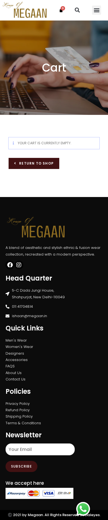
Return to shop (36, 163)
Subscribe (21, 466)
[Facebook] (10, 265)
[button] (77, 10)
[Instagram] (18, 265)
